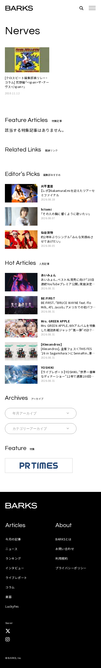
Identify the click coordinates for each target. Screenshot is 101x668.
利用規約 (61, 558)
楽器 (8, 597)
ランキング (13, 558)
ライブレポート (16, 577)
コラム (10, 587)
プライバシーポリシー (71, 568)
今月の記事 (13, 539)
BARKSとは (63, 539)
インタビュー (14, 568)
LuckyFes (12, 606)
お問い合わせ (64, 549)
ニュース (11, 549)
